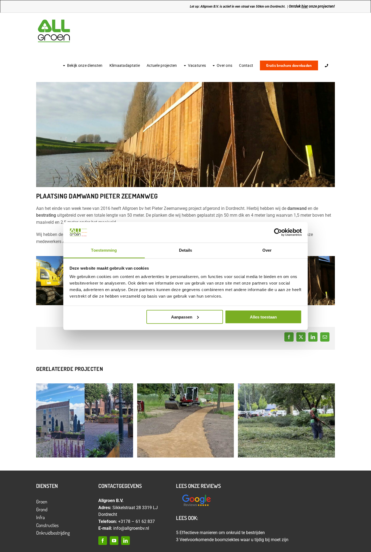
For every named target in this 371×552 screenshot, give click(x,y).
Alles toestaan (263, 316)
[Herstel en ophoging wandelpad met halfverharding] (185, 420)
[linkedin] (125, 540)
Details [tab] (185, 250)
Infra (40, 517)
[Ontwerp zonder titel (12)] (196, 494)
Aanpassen (181, 316)
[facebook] (102, 540)
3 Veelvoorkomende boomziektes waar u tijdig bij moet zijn (232, 539)
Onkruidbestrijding (53, 533)
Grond (42, 509)
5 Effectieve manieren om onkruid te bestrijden (220, 532)
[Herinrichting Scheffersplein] (84, 420)
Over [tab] (267, 250)
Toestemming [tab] (104, 250)
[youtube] (114, 540)
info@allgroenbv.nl (131, 528)
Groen (41, 501)
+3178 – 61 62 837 (136, 521)
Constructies (47, 525)
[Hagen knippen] (286, 420)
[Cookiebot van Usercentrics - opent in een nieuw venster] (278, 232)
